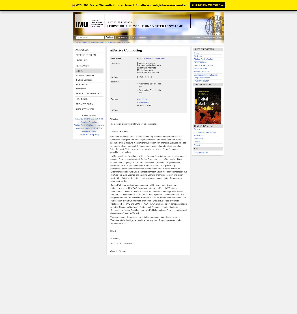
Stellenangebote (201, 152)
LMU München (122, 37)
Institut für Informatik (138, 37)
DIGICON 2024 (200, 62)
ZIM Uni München (201, 72)
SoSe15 (100, 119)
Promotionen (84, 104)
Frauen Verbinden (201, 81)
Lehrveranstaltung (97, 42)
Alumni (197, 145)
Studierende (199, 136)
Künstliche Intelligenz (84, 128)
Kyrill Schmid (142, 99)
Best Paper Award (89, 131)
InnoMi (87, 119)
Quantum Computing (89, 134)
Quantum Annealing (89, 122)
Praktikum (110, 42)
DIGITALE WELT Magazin (204, 65)
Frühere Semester (84, 80)
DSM (102, 125)
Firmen (197, 129)
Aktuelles (82, 49)
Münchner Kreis (200, 69)
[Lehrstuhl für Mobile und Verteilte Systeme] (148, 34)
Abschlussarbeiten (88, 93)
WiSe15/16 (97, 128)
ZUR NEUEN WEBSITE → (207, 5)
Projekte (81, 99)
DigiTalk (94, 119)
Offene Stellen (85, 55)
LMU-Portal (196, 37)
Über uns (81, 60)
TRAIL (196, 53)
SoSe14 (97, 125)
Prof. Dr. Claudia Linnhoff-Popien (151, 58)
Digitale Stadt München (83, 125)
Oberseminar (82, 84)
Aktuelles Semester (85, 75)
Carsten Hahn (143, 102)
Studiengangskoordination (212, 37)
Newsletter (81, 89)
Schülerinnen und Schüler (205, 132)
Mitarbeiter (198, 139)
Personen (82, 65)
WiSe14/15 (79, 119)
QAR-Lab (198, 56)
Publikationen (84, 109)
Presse (197, 142)
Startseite (78, 42)
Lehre (86, 42)
